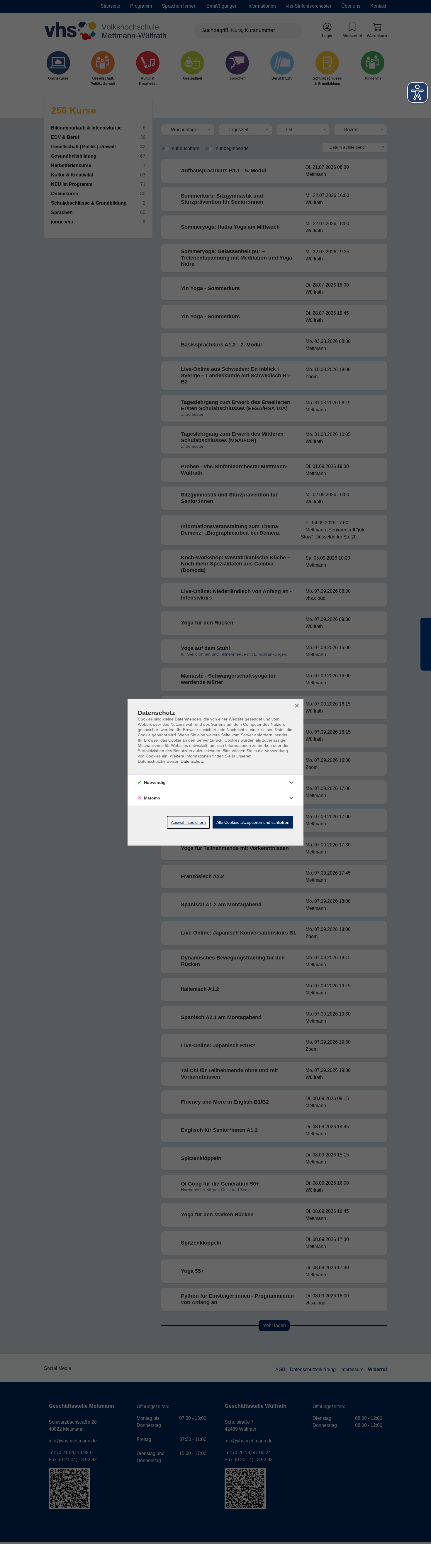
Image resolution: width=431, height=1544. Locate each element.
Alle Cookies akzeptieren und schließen (252, 822)
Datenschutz (192, 761)
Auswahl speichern (188, 822)
